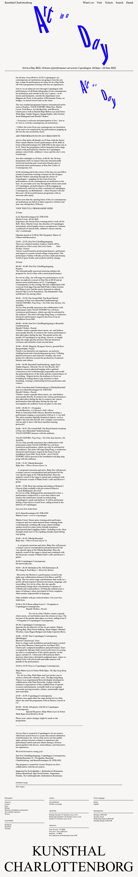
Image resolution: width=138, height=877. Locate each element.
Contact (7, 804)
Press (6, 806)
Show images (20, 787)
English (96, 804)
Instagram (8, 825)
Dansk (129, 3)
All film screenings (55, 804)
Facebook (8, 827)
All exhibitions (54, 802)
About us (8, 802)
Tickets (109, 3)
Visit (99, 3)
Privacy (7, 814)
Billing (7, 808)
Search (119, 3)
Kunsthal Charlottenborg (18, 3)
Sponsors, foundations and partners (16, 810)
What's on (88, 3)
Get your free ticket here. (27, 509)
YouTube (8, 829)
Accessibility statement (12, 812)
